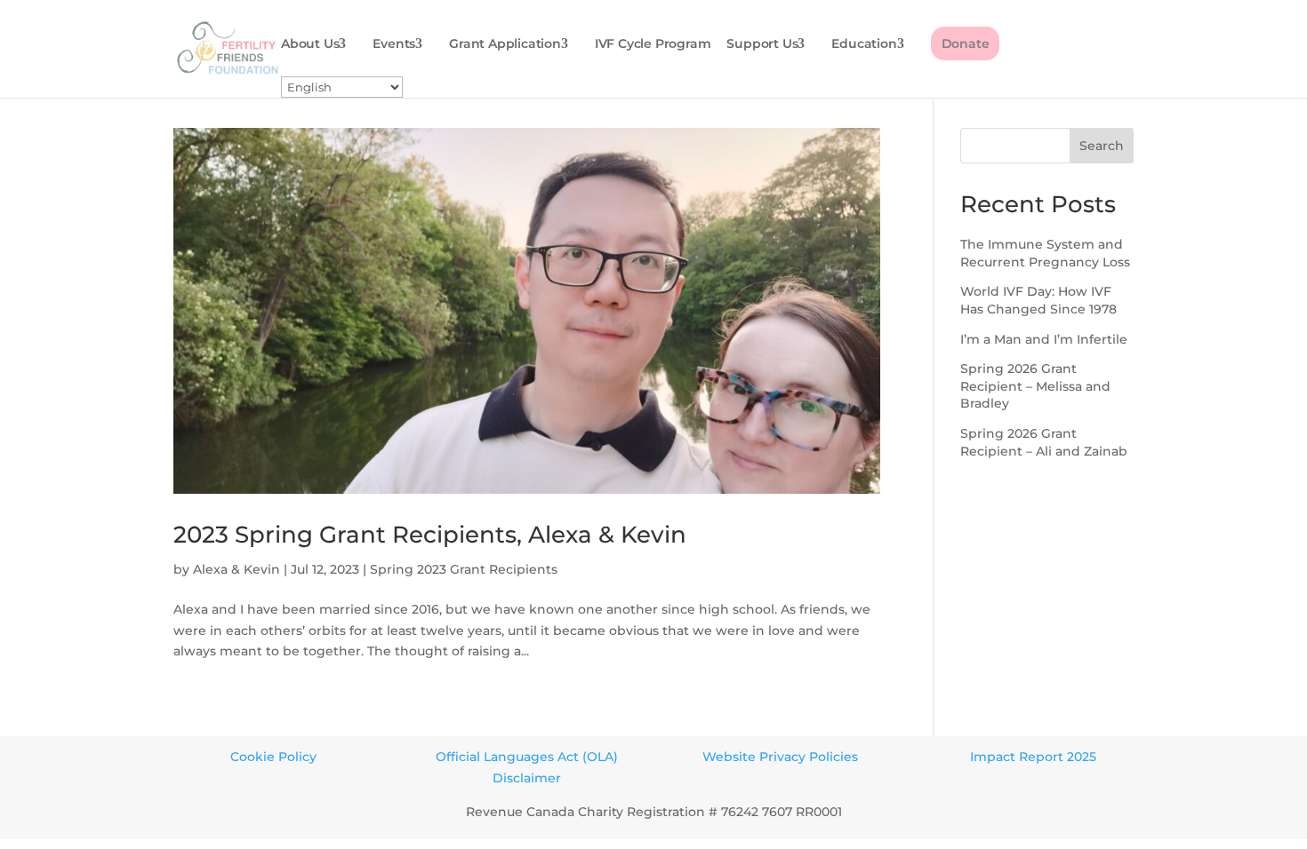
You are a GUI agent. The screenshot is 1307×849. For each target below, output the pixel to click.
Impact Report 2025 (1033, 757)
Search (1101, 146)
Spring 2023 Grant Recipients (463, 569)
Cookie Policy (273, 757)
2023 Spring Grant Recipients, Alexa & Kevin (429, 534)
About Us (310, 44)
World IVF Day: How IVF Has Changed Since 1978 (1038, 300)
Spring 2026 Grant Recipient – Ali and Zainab (1043, 442)
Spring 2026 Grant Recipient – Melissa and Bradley (1035, 386)
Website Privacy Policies (780, 757)
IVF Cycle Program (653, 44)
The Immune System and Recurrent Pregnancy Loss (1045, 253)
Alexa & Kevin (236, 569)
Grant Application (505, 44)
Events (394, 44)
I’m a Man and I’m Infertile (1043, 339)
